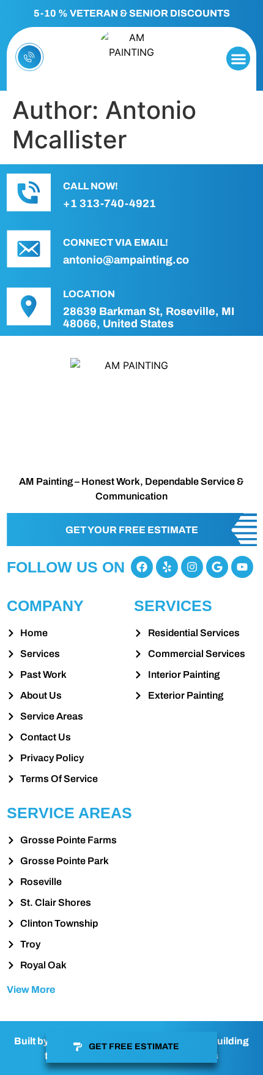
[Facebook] (142, 567)
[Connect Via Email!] (29, 249)
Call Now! (90, 186)
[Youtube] (242, 567)
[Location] (29, 306)
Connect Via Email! (115, 242)
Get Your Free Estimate (131, 530)
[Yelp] (167, 567)
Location (89, 294)
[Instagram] (192, 567)
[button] (238, 58)
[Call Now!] (29, 192)
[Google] (217, 567)
